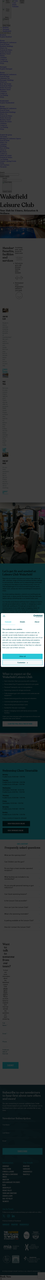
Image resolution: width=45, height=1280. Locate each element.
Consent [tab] (8, 622)
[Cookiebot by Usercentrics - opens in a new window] (33, 616)
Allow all (22, 656)
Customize (21, 662)
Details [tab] (22, 622)
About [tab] (37, 622)
